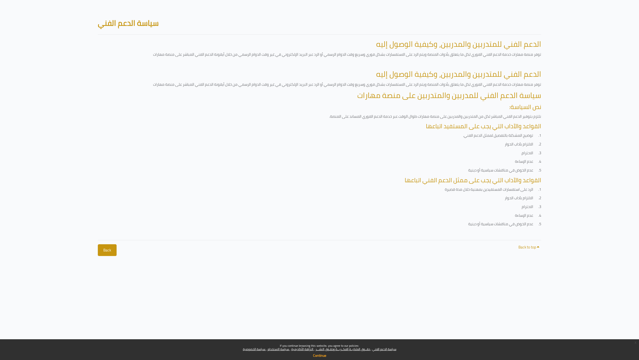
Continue (319, 355)
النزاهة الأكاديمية (302, 349)
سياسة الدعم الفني (384, 349)
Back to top (527, 247)
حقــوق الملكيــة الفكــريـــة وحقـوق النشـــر (343, 349)
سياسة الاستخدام (279, 349)
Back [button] (107, 250)
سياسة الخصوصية (254, 349)
